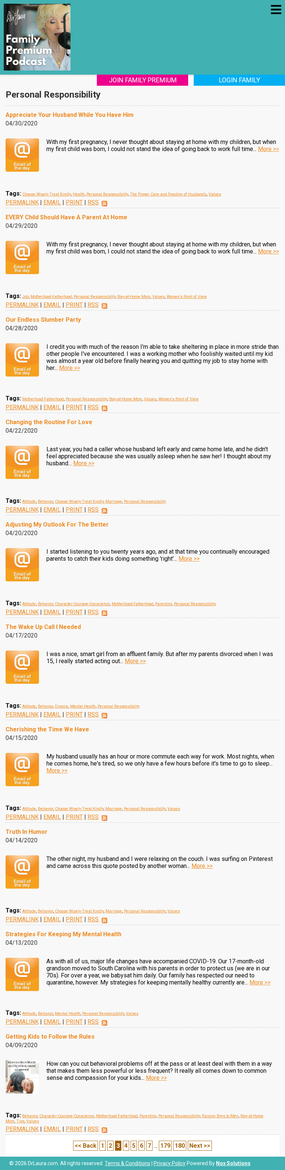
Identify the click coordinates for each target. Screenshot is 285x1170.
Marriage (113, 501)
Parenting (163, 604)
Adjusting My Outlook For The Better (57, 524)
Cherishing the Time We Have (47, 729)
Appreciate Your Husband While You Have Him (70, 114)
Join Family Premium (143, 80)
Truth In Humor (27, 831)
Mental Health (83, 706)
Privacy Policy (170, 1163)
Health (79, 194)
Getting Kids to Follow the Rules (50, 1036)
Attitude (29, 501)
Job (25, 296)
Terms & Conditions (127, 1163)
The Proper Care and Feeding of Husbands (168, 194)
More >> (268, 149)
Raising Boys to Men (220, 1116)
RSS (93, 202)
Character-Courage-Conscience (82, 604)
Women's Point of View (187, 296)
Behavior (45, 501)
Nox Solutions (233, 1163)
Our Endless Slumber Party (43, 319)
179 (165, 1145)
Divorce (61, 706)
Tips (20, 1121)
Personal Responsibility (107, 194)
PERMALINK (22, 202)
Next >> (199, 1145)
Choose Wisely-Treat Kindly (46, 194)
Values (215, 194)
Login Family (239, 80)
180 (180, 1145)
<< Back (85, 1145)
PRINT (74, 202)
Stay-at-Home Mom (133, 296)
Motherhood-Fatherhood (51, 296)
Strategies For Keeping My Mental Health (63, 934)
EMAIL (52, 202)
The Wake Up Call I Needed (43, 626)
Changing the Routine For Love (49, 422)
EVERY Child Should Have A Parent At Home (66, 217)
